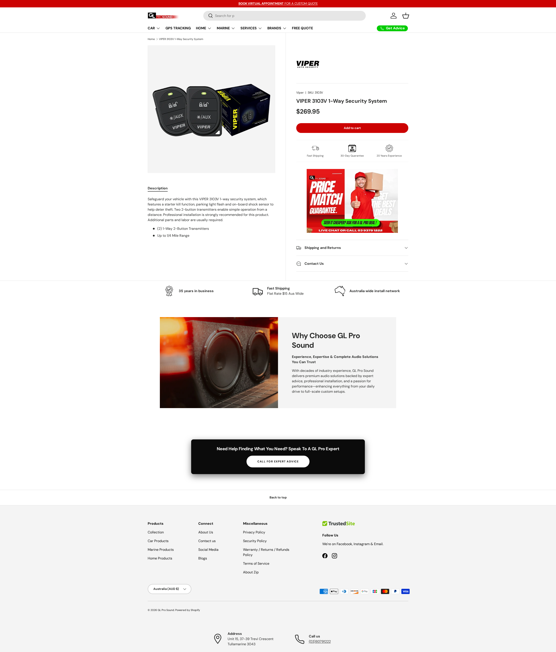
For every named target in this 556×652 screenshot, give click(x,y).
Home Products (160, 558)
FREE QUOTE (302, 28)
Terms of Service (256, 563)
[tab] (158, 188)
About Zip (251, 572)
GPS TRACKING (178, 28)
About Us (205, 532)
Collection (156, 532)
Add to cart (352, 128)
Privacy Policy (254, 532)
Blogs (202, 558)
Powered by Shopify (187, 610)
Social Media (208, 549)
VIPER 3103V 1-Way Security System (181, 39)
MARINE (223, 28)
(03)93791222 (320, 641)
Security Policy (255, 541)
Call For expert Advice (278, 461)
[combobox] (284, 16)
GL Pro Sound (166, 610)
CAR (151, 28)
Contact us (207, 541)
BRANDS (274, 28)
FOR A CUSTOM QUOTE (278, 3)
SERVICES (248, 28)
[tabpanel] (211, 217)
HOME (201, 28)
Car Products (158, 541)
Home (151, 39)
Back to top (278, 497)
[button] (405, 15)
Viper (300, 92)
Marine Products (161, 549)
